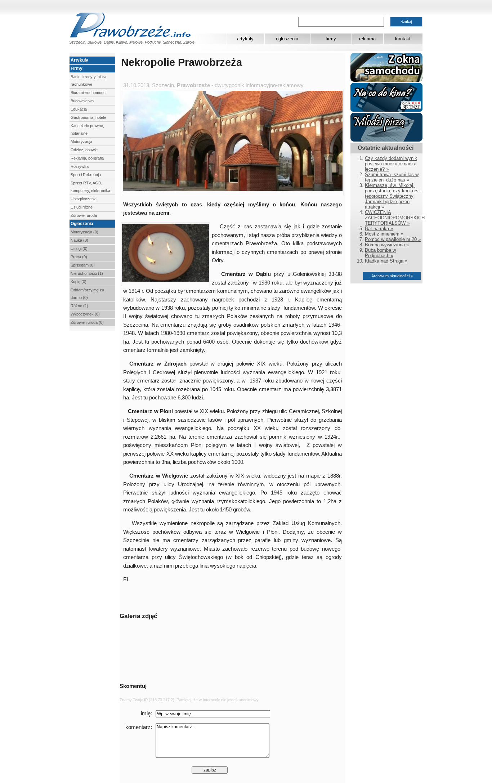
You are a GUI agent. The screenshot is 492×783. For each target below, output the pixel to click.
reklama (367, 38)
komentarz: (138, 727)
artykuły (245, 38)
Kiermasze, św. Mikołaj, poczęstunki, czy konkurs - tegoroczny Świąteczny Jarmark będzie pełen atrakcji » (393, 196)
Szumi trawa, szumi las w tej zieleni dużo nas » (392, 177)
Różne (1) (79, 306)
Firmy (76, 68)
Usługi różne (82, 207)
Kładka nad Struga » (386, 261)
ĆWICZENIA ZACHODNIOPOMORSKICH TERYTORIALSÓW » (395, 218)
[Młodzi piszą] (386, 140)
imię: (146, 713)
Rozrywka (80, 166)
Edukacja (79, 109)
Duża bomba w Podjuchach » (380, 252)
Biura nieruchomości (88, 92)
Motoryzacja (81, 141)
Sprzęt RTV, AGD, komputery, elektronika (90, 187)
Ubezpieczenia (84, 199)
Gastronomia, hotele (88, 117)
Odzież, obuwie (84, 150)
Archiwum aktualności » (392, 276)
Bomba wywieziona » (387, 244)
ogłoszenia (287, 38)
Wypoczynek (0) (85, 314)
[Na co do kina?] (386, 110)
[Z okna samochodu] (386, 80)
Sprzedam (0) (83, 265)
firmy (331, 38)
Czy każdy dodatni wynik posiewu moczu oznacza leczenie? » (391, 164)
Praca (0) (79, 257)
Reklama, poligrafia (87, 158)
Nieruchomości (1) (87, 273)
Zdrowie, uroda (84, 215)
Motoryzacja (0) (84, 232)
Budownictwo (82, 101)
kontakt (403, 38)
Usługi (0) (79, 248)
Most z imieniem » (384, 234)
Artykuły (79, 60)
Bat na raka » (379, 228)
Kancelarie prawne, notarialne (87, 129)
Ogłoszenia (82, 223)
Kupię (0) (78, 281)
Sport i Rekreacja (86, 175)
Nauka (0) (79, 240)
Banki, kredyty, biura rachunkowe (88, 80)
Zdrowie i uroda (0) (87, 322)
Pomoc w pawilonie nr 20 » (393, 239)
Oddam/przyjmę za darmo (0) (87, 294)
